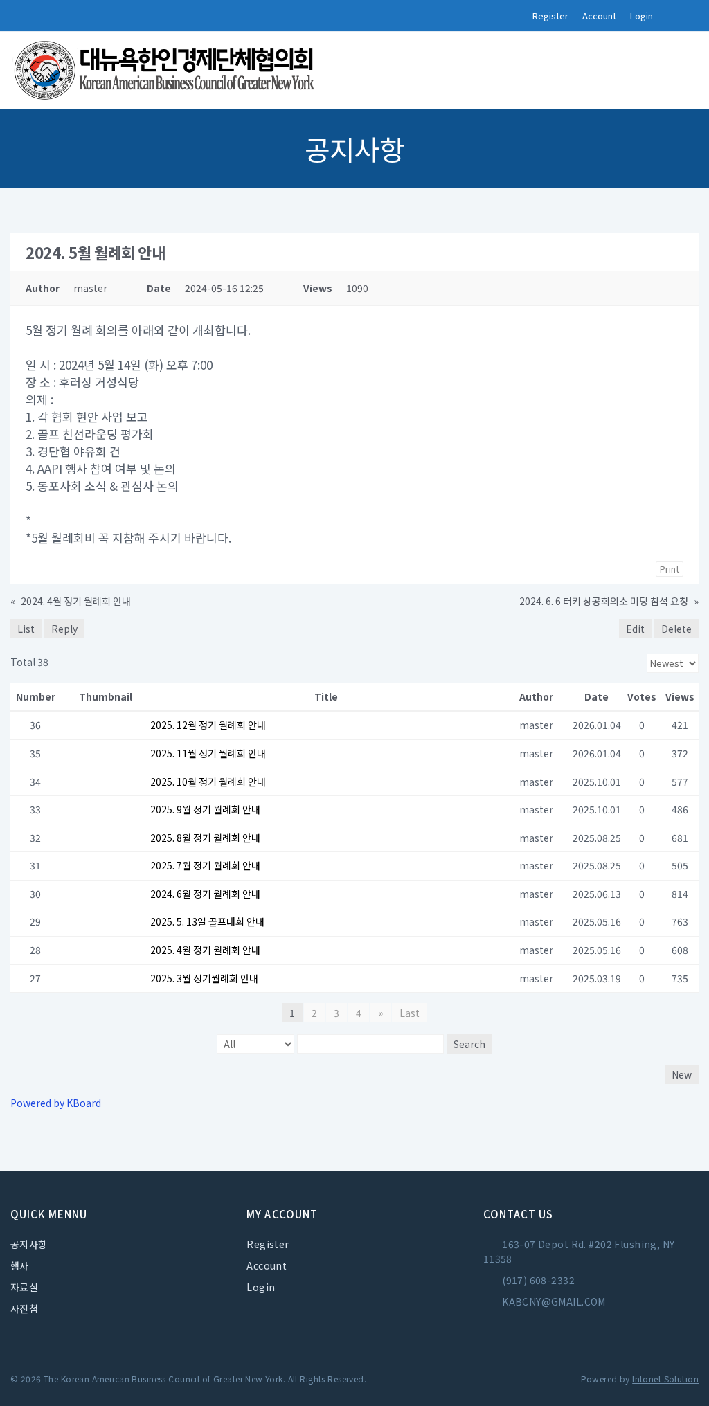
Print (669, 568)
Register (550, 15)
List (26, 629)
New (682, 1074)
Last (410, 1013)
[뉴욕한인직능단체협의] (166, 70)
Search (469, 1044)
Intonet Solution (665, 1379)
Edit (635, 629)
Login (641, 15)
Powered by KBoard (55, 1103)
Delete (676, 629)
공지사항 (29, 1244)
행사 (19, 1265)
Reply (64, 629)
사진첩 (24, 1308)
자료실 (24, 1287)
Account (599, 15)
